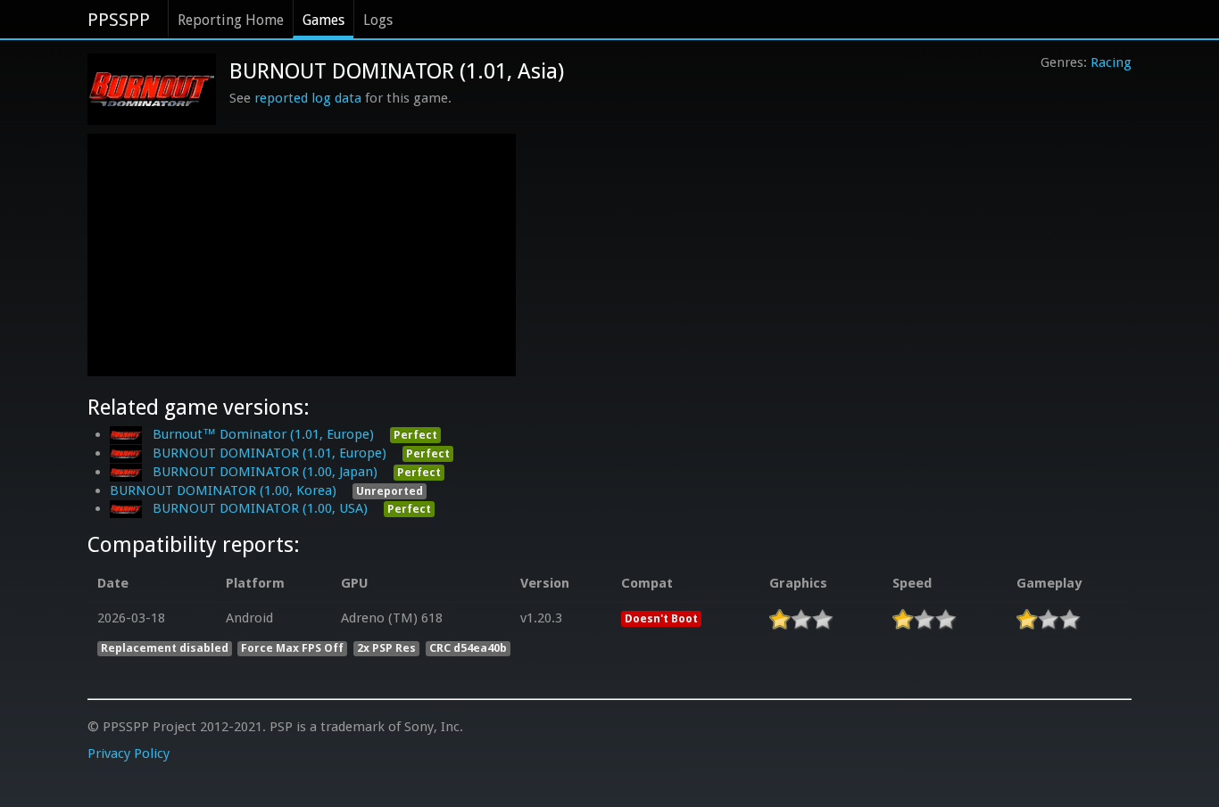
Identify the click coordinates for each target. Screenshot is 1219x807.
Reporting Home (231, 20)
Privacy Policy (128, 753)
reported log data (307, 98)
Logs (378, 20)
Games (323, 20)
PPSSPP (118, 19)
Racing (1111, 62)
